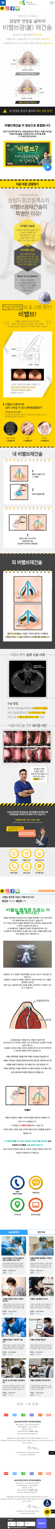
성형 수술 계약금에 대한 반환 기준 (27, 1434)
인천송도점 (48, 1415)
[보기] (25, 1527)
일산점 (40, 1415)
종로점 (32, 1415)
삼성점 (15, 1415)
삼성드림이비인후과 (21, 1422)
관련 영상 (41, 1232)
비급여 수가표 (33, 1431)
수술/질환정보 (13, 1232)
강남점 (6, 1415)
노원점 (23, 1415)
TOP (51, 1453)
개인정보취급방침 (35, 1422)
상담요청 (41, 1523)
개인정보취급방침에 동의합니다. (16, 1527)
